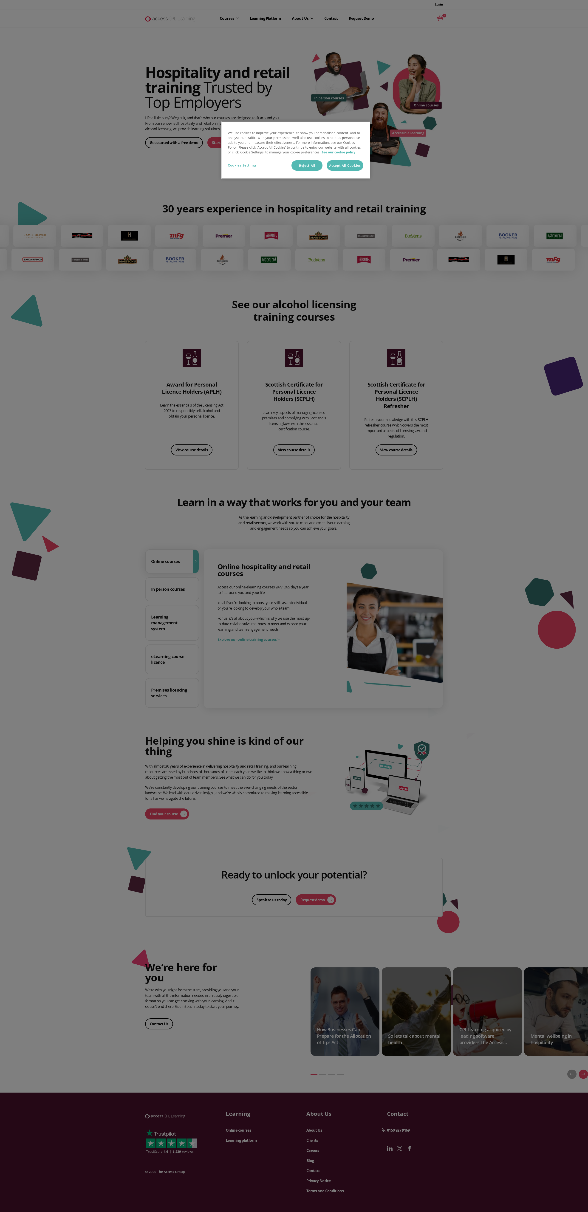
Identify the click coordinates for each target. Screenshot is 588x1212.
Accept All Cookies (345, 165)
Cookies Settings (242, 165)
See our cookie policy (338, 152)
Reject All (307, 165)
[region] (295, 150)
